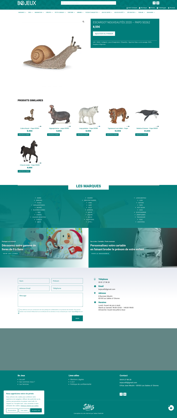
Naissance (21, 12)
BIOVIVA (39, 207)
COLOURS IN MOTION (39, 217)
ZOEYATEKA (141, 222)
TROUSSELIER (141, 217)
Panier (153, 8)
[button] (83, 21)
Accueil (22, 379)
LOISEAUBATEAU (141, 198)
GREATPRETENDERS (90, 200)
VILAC (141, 219)
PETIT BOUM (141, 207)
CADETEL (39, 215)
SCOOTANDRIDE (141, 212)
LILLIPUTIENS (90, 219)
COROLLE (39, 219)
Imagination (38, 12)
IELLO (90, 207)
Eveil (29, 12)
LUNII (141, 200)
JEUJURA (90, 215)
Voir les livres (10, 253)
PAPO (149, 42)
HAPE (90, 205)
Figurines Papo (133, 42)
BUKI (39, 212)
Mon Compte (132, 8)
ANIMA (39, 198)
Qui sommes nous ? (27, 382)
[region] (24, 402)
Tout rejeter (24, 410)
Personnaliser (12, 410)
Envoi (77, 318)
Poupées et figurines (99, 44)
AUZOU (39, 203)
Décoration (131, 12)
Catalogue (162, 8)
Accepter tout (36, 410)
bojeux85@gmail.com (106, 289)
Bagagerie (150, 12)
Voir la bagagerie (100, 253)
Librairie (79, 12)
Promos (172, 8)
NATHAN (141, 203)
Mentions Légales (77, 379)
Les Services (24, 384)
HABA (90, 203)
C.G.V (72, 382)
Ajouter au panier (104, 33)
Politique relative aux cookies (30, 406)
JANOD (90, 212)
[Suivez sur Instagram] (157, 2)
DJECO (39, 222)
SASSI (141, 210)
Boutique (144, 8)
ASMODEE (39, 200)
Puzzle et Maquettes (92, 12)
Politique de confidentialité (80, 384)
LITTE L (90, 222)
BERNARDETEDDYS (39, 205)
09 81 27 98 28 (104, 282)
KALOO (90, 217)
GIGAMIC (90, 198)
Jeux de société (118, 12)
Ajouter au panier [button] (24, 134)
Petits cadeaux (59, 12)
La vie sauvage (142, 42)
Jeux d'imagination (114, 42)
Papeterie (70, 12)
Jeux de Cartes (106, 12)
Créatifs (48, 12)
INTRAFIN (90, 210)
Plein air (140, 12)
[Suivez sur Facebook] (154, 2)
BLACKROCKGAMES (39, 210)
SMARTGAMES (141, 215)
